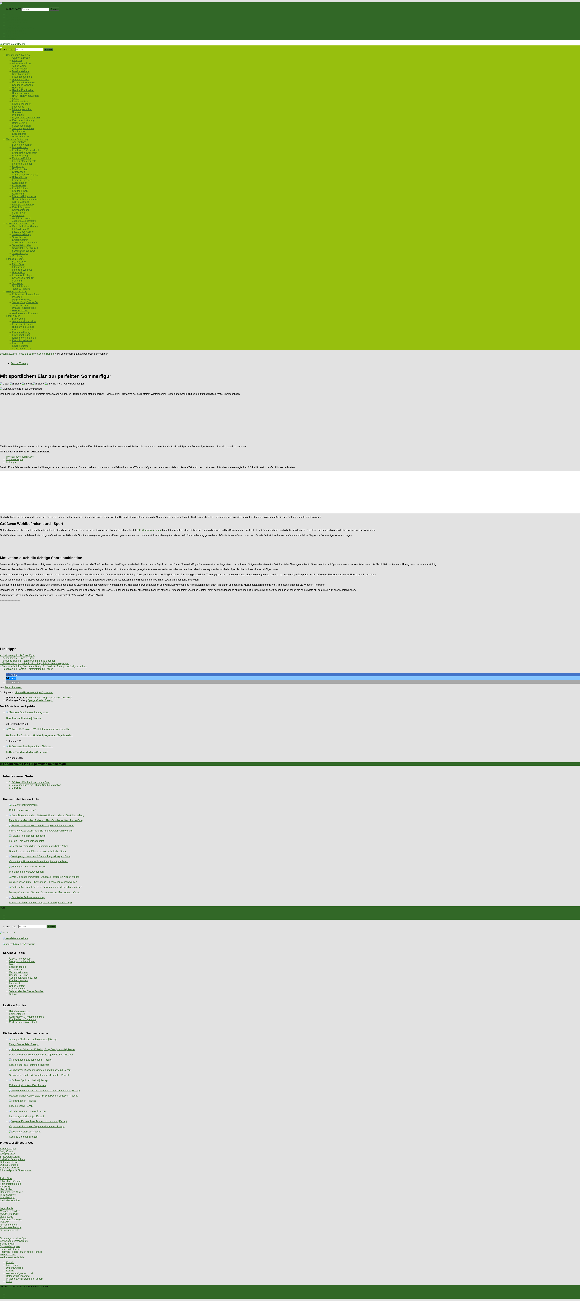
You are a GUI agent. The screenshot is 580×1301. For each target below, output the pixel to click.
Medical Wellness (21, 299)
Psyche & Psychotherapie (26, 117)
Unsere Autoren (14, 1268)
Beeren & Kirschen (22, 144)
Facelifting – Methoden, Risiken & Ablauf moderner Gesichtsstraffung (46, 820)
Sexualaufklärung (21, 234)
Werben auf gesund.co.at (19, 1273)
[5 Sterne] (50, 383)
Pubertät (4, 1222)
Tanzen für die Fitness (30, 1252)
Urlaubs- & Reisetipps (24, 308)
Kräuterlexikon (20, 191)
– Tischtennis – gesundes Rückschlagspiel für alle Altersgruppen (34, 663)
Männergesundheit (22, 109)
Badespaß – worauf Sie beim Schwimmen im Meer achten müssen (44, 892)
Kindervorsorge (20, 346)
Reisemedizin (19, 123)
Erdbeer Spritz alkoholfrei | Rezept (27, 1085)
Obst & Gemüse (20, 202)
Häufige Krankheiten (23, 90)
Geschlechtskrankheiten (25, 226)
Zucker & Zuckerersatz (24, 221)
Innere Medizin (20, 101)
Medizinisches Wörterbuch (23, 1022)
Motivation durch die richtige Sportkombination (36, 785)
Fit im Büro (18, 264)
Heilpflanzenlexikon (22, 93)
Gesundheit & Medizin (18, 17)
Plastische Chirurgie (11, 1219)
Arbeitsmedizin (20, 68)
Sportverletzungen (10, 1246)
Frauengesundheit (22, 77)
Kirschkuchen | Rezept (21, 1106)
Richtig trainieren (9, 1224)
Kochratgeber (19, 183)
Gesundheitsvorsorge (23, 82)
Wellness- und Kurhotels (25, 313)
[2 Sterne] (16, 383)
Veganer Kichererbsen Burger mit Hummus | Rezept (36, 1126)
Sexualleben (19, 237)
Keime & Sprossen (22, 180)
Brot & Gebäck (20, 147)
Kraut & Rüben (20, 188)
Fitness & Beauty (15, 30)
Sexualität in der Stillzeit (25, 248)
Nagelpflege (6, 1216)
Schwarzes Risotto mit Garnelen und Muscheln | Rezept (39, 1075)
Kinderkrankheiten (22, 340)
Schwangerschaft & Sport (13, 1238)
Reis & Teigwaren (21, 207)
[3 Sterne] (27, 383)
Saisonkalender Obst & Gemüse (26, 991)
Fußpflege (5, 1186)
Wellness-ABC (20, 310)
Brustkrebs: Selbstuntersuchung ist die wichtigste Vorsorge (40, 902)
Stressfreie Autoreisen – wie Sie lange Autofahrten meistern (40, 830)
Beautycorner (19, 261)
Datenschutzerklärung (18, 1276)
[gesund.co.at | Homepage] (8, 3)
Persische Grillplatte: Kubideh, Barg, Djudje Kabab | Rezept (41, 1054)
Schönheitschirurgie (10, 1227)
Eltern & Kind (13, 36)
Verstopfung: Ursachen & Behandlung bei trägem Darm (38, 861)
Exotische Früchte (21, 158)
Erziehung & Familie (23, 324)
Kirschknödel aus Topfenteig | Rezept (29, 1065)
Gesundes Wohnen (22, 85)
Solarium (17, 280)
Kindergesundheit (21, 104)
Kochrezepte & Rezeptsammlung (26, 1016)
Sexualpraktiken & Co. (24, 250)
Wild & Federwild (21, 218)
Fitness (19, 692)
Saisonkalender (20, 210)
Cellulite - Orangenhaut (12, 1159)
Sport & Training (20, 286)
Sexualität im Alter (21, 245)
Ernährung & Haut (9, 1167)
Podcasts (11, 39)
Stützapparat (19, 134)
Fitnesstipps (18, 267)
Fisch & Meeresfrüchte (24, 161)
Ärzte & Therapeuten (20, 958)
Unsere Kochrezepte (17, 22)
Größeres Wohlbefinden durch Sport (30, 782)
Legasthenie (6, 1208)
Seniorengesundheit (23, 128)
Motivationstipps (14, 459)
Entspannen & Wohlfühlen (26, 294)
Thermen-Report (9, 1252)
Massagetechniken (10, 1211)
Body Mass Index (21, 74)
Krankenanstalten (18, 980)
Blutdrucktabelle (20, 71)
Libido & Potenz (20, 229)
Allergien (17, 60)
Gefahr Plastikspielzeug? (22, 810)
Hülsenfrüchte (19, 177)
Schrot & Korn (19, 212)
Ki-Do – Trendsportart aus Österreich (27, 752)
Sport (39, 692)
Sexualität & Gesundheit (25, 242)
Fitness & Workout (22, 270)
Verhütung (17, 256)
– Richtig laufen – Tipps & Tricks (17, 658)
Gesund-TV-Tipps (18, 975)
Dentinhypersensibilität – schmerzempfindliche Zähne (38, 851)
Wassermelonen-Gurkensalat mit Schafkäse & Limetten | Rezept (43, 1095)
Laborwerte (18, 106)
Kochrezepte (19, 185)
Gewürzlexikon (20, 169)
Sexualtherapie (20, 253)
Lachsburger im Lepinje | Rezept (26, 1116)
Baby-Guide (18, 318)
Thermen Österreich (10, 1249)
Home (9, 14)
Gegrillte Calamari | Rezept (23, 1136)
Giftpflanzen (18, 172)
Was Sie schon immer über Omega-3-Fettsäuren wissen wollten (43, 882)
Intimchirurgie (7, 1197)
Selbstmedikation (21, 125)
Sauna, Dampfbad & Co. (25, 302)
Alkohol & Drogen (21, 57)
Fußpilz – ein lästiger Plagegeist (26, 841)
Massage (17, 297)
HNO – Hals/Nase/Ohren (25, 96)
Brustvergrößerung (10, 1156)
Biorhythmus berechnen (22, 961)
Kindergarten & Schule (24, 337)
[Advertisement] (90, 419)
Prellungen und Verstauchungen (26, 871)
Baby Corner (7, 1151)
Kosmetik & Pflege (22, 275)
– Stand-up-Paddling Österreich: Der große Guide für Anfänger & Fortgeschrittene (43, 666)
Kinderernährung (21, 332)
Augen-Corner (19, 66)
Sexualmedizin (20, 240)
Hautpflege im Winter (11, 1192)
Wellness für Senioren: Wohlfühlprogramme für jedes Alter (39, 735)
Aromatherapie (8, 1148)
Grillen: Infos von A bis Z (25, 174)
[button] (11, 675)
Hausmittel (18, 87)
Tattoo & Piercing (21, 289)
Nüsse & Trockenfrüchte (25, 199)
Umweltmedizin (20, 136)
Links (9, 1281)
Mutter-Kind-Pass (9, 1214)
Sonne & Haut (7, 1243)
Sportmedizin (19, 131)
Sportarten (17, 283)
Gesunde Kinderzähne (24, 321)
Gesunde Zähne (20, 79)
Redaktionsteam (13, 687)
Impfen (15, 98)
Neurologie (18, 112)
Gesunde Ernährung (17, 20)
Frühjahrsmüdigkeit (10, 1184)
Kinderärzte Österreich (24, 329)
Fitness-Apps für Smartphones (16, 1170)
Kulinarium (18, 193)
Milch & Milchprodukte (24, 196)
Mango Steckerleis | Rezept (24, 1044)
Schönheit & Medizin (23, 278)
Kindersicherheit (21, 343)
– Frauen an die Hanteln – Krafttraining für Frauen (26, 669)
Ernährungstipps (21, 155)
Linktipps (11, 462)
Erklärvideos (16, 969)
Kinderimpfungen (21, 335)
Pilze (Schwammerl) (23, 204)
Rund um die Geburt (23, 327)
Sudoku (13, 994)
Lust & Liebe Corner (23, 231)
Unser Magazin (14, 25)
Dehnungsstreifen (9, 1162)
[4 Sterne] (39, 383)
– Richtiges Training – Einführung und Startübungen (28, 660)
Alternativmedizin (21, 63)
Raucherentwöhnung (23, 120)
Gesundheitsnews (18, 972)
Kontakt (10, 1262)
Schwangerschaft (21, 348)
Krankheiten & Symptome (22, 1019)
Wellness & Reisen (16, 33)
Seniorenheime (17, 988)
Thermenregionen (21, 305)
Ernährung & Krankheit (24, 153)
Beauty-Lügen (7, 1154)
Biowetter (14, 964)
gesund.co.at (7, 353)
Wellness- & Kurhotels (12, 1257)
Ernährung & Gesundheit (25, 150)
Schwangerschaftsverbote (14, 1241)
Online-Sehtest (17, 986)
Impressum (12, 1265)
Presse (10, 1270)
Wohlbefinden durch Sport (20, 456)
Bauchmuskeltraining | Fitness (23, 718)
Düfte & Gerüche (9, 1165)
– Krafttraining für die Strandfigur (17, 655)
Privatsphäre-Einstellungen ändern (24, 1278)
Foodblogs (18, 166)
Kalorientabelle (17, 1014)
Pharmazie (18, 115)
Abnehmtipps (19, 142)
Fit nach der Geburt (10, 1181)
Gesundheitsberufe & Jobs (23, 977)
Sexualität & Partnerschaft (20, 28)
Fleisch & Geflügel (22, 163)
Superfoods (18, 215)
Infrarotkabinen (8, 1194)
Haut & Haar (18, 272)
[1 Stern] (5, 383)
